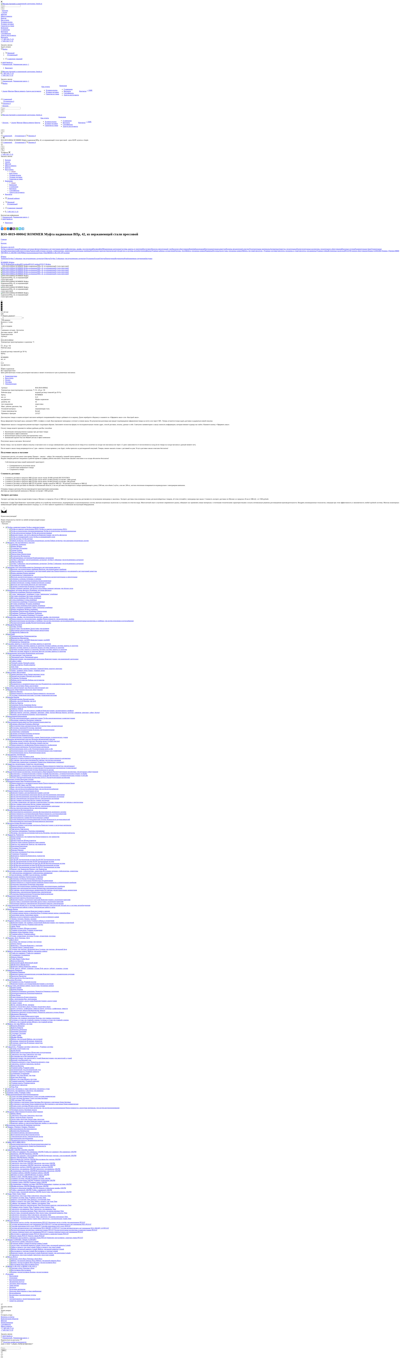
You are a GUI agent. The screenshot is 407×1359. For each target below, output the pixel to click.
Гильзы (96, 258)
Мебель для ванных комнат (195, 251)
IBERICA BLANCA (55, 253)
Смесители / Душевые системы (265, 251)
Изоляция (96, 249)
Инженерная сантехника (112, 249)
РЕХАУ (347, 251)
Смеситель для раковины (307, 251)
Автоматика (274, 249)
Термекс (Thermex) (388, 251)
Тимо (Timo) (43, 253)
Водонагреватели (11, 251)
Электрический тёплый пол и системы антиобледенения (125, 251)
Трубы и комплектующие (10, 249)
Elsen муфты (15, 264)
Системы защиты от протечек (131, 249)
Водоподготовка (24, 251)
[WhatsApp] (17, 228)
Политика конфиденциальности (14, 1342)
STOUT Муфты (45, 264)
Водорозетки (119, 258)
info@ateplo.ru (7, 62)
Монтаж (4, 1321)
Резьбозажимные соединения (134, 258)
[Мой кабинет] (2, 133)
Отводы (102, 258)
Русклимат (66, 253)
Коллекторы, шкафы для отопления (80, 249)
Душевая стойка (322, 251)
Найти (4, 1350)
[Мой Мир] (8, 228)
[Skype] (20, 228)
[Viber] (14, 228)
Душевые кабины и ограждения (163, 251)
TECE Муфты (6, 264)
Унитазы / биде (180, 251)
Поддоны (215, 251)
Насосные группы (348, 249)
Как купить (13, 173)
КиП (101, 249)
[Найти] (2, 8)
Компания (13, 185)
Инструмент (146, 249)
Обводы (47, 258)
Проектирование (7, 1322)
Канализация (199, 249)
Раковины (208, 251)
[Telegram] (23, 228)
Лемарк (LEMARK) (375, 251)
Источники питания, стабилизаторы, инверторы (55, 251)
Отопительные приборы (81, 251)
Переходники (110, 258)
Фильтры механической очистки (237, 249)
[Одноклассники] (5, 228)
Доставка (8, 382)
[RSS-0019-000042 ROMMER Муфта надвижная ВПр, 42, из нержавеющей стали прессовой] (35, 268)
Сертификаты (6, 1324)
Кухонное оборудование (359, 251)
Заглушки (148, 258)
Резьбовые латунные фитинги (30, 249)
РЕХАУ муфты (34, 264)
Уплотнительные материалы (259, 249)
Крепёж (192, 249)
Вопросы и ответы (7, 1317)
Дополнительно (11, 384)
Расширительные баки (363, 249)
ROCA (7, 253)
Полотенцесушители (97, 251)
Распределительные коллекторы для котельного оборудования (319, 249)
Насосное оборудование (180, 249)
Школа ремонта (6, 1326)
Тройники (4, 258)
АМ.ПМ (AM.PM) (16, 253)
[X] (11, 228)
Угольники (90, 258)
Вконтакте (9, 68)
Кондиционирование (31, 253)
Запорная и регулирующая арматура (54, 249)
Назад (13, 171)
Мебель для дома (248, 251)
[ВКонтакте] (2, 228)
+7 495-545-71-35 (7, 39)
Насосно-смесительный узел (161, 249)
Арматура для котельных (288, 249)
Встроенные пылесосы (336, 251)
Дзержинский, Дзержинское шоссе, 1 (15, 64)
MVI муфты (24, 264)
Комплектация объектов (9, 1319)
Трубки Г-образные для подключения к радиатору (26, 258)
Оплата (7, 380)
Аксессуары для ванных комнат (230, 251)
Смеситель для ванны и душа (287, 251)
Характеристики (11, 376)
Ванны (148, 251)
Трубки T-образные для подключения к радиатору (68, 258)
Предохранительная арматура (215, 249)
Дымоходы (34, 251)
